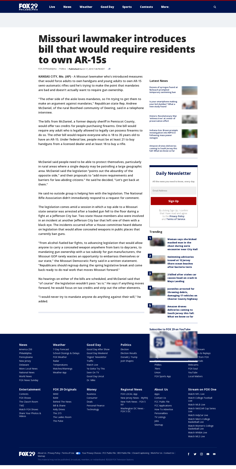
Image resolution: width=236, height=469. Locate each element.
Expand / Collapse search (215, 6)
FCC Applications (163, 405)
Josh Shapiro (127, 360)
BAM (55, 397)
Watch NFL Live (196, 393)
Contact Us (160, 397)
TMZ (21, 405)
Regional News (131, 389)
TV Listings (160, 417)
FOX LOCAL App (129, 393)
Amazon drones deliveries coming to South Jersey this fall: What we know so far (163, 148)
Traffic (90, 360)
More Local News (28, 368)
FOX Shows (25, 397)
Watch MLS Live (196, 436)
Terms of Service (175, 219)
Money (91, 389)
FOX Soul (193, 368)
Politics (62, 68)
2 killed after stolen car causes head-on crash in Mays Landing (182, 278)
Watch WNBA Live (197, 432)
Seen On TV (93, 372)
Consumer (92, 397)
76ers (157, 368)
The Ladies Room (62, 417)
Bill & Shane (59, 405)
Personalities (161, 413)
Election (125, 349)
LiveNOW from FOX (198, 357)
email (214, 454)
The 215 (57, 413)
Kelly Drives (59, 409)
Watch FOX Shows (28, 409)
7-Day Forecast (61, 349)
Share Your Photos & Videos (30, 415)
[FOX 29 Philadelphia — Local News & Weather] (29, 7)
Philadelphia (25, 353)
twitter (195, 454)
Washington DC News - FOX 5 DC (133, 410)
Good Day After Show (98, 349)
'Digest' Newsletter (96, 357)
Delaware (24, 364)
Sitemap (158, 424)
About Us (161, 389)
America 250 (25, 349)
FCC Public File (162, 401)
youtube (207, 454)
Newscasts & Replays (199, 353)
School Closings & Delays (66, 353)
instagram (201, 454)
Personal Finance (96, 405)
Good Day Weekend (97, 353)
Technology (93, 409)
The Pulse (58, 420)
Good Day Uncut (95, 376)
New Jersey (25, 360)
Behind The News (62, 401)
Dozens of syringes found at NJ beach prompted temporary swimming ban (163, 90)
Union (157, 372)
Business (91, 393)
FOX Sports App (162, 376)
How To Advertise (163, 409)
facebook (188, 454)
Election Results (129, 353)
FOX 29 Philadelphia (47, 68)
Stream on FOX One (202, 389)
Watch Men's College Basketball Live (199, 420)
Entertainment (30, 389)
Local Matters (195, 376)
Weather (59, 345)
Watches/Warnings (62, 368)
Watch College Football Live (200, 399)
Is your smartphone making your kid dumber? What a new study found (163, 104)
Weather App (59, 372)
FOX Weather (60, 357)
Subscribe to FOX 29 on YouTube (170, 329)
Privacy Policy (177, 216)
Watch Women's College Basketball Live (201, 427)
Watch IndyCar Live (198, 415)
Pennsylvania (26, 357)
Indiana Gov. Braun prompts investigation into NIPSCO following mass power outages (163, 134)
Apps (157, 393)
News (23, 345)
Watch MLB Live (196, 404)
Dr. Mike (91, 380)
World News (25, 376)
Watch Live (92, 364)
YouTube (192, 372)
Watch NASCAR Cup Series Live (202, 410)
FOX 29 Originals (64, 389)
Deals (90, 401)
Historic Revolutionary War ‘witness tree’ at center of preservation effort (163, 118)
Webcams (193, 364)
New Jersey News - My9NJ (134, 397)
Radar (56, 360)
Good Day (94, 345)
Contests (23, 393)
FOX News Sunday (28, 380)
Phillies (158, 364)
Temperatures (60, 364)
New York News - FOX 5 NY (133, 403)
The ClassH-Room (28, 401)
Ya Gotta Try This (96, 368)
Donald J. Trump (129, 357)
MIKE (55, 393)
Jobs (156, 420)
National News (27, 372)
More (165, 7)
